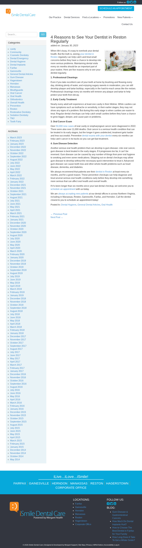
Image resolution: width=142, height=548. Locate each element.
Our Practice (55, 17)
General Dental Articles (89, 205)
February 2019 (17, 292)
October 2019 (16, 267)
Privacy (89, 545)
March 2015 (16, 440)
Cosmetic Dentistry (19, 55)
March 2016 (16, 403)
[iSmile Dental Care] (20, 12)
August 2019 (16, 273)
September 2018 (18, 308)
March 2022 (16, 175)
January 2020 (17, 257)
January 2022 (17, 182)
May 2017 (15, 358)
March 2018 (16, 327)
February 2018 (17, 330)
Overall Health (17, 102)
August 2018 (16, 311)
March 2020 (16, 251)
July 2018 (15, 314)
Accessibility (108, 545)
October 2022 (16, 153)
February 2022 (17, 178)
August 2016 (16, 387)
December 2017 (18, 336)
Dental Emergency (19, 58)
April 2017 (15, 361)
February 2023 (17, 141)
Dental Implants (18, 65)
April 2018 (15, 324)
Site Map (81, 545)
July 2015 (15, 428)
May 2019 (15, 283)
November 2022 (18, 150)
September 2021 (18, 194)
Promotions (109, 17)
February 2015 (17, 444)
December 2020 (18, 223)
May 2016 (15, 396)
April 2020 (15, 248)
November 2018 (18, 302)
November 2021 (18, 188)
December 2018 (18, 298)
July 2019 (15, 276)
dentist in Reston (104, 172)
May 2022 (15, 169)
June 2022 (15, 166)
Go (43, 34)
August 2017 (16, 349)
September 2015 (18, 421)
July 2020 (15, 238)
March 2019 (16, 289)
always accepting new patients (73, 193)
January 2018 (17, 333)
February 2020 (17, 254)
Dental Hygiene (68, 205)
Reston (13, 109)
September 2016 (18, 384)
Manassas (15, 87)
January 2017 (17, 371)
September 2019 (18, 270)
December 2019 (18, 260)
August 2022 (16, 159)
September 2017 (18, 346)
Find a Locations (90, 17)
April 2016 (15, 399)
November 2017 (18, 339)
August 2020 (16, 235)
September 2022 (18, 156)
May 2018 (15, 320)
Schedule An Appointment (116, 8)
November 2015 (18, 415)
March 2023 (16, 137)
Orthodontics (16, 99)
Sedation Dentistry (19, 115)
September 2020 (18, 232)
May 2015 (15, 434)
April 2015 (15, 437)
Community (15, 52)
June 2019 (15, 279)
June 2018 (15, 317)
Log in (117, 545)
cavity (13, 49)
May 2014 (15, 459)
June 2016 (15, 393)
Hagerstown (16, 80)
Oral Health (107, 205)
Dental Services (72, 17)
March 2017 (16, 365)
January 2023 (17, 144)
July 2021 (15, 201)
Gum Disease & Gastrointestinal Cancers (120, 515)
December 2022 (18, 147)
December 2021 (18, 185)
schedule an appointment (63, 189)
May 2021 (15, 207)
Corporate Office (71, 487)
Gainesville (15, 71)
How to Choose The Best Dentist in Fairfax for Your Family (123, 530)
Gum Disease (17, 77)
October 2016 (16, 380)
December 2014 (18, 450)
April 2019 (15, 286)
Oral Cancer (16, 93)
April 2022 (15, 172)
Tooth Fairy (15, 121)
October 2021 (16, 191)
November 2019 (18, 264)
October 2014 (16, 456)
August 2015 (16, 425)
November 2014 (18, 453)
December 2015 (18, 412)
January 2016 (17, 409)
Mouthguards (16, 90)
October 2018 (16, 305)
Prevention (15, 106)
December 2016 (18, 374)
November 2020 (18, 226)
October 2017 (16, 343)
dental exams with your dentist (97, 135)
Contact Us (127, 24)
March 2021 (16, 213)
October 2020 (16, 229)
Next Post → (57, 217)
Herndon (14, 83)
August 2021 (16, 197)
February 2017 (17, 368)
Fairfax (13, 68)
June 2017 (15, 355)
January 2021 (17, 219)
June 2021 (15, 204)
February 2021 (17, 216)
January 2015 (17, 447)
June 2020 (15, 242)
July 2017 (15, 352)
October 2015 (16, 418)
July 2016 (15, 390)
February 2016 (17, 406)
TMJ (12, 118)
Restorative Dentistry (20, 112)
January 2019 (17, 295)
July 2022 (15, 163)
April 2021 (15, 210)
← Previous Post (59, 214)
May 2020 (15, 245)
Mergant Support (70, 545)
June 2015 (15, 431)
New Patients (124, 17)
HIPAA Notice (98, 545)
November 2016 (18, 377)
